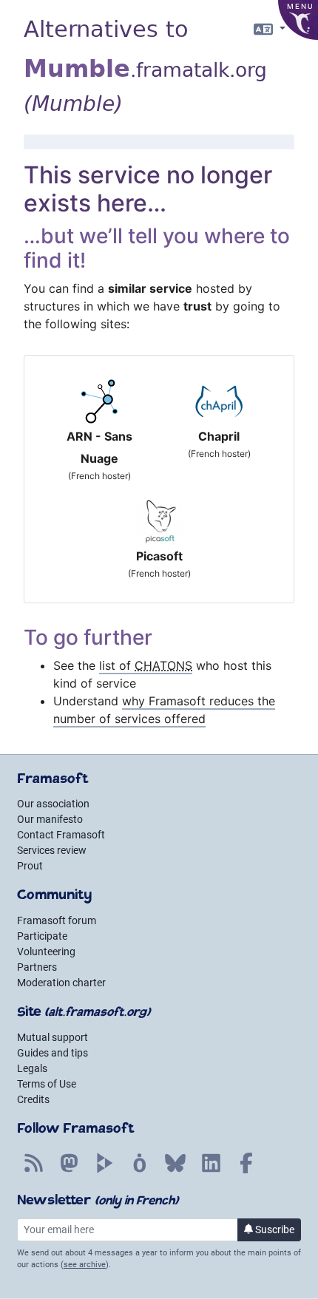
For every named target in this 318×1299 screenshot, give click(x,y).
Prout (30, 866)
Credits (33, 1099)
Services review (52, 850)
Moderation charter (61, 982)
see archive (85, 1264)
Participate (42, 936)
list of (145, 665)
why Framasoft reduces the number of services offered (164, 709)
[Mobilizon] (140, 1171)
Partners (37, 967)
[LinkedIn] (210, 1171)
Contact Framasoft (61, 835)
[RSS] (33, 1171)
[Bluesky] (175, 1171)
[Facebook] (246, 1171)
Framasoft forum (56, 920)
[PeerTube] (104, 1171)
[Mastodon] (69, 1171)
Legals (32, 1068)
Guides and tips (52, 1053)
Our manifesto (50, 819)
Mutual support (52, 1037)
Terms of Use (46, 1084)
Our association (53, 804)
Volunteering (46, 951)
